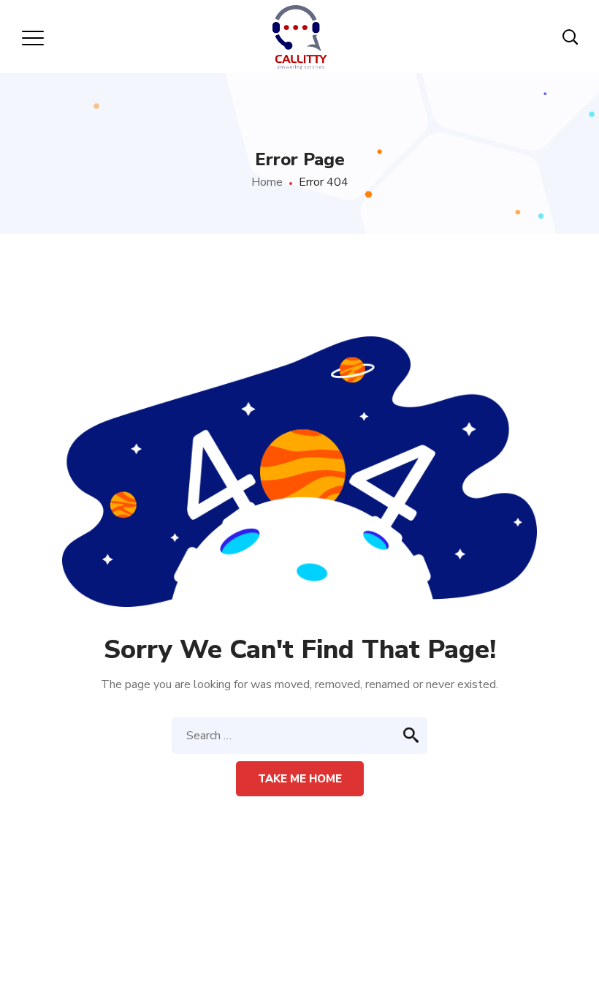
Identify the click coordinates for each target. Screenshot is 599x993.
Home (267, 182)
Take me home (300, 778)
